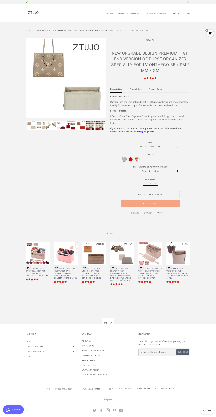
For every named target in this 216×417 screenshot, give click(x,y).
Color (150, 155)
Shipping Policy (90, 365)
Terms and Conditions (93, 351)
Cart (187, 13)
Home (28, 30)
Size (150, 142)
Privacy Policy (89, 360)
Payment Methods (91, 355)
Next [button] (100, 78)
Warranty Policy (90, 370)
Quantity (150, 179)
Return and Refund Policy (95, 375)
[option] (66, 78)
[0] (210, 33)
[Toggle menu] (73, 346)
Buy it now (150, 203)
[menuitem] (108, 13)
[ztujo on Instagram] (108, 411)
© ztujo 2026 (125, 389)
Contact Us (88, 346)
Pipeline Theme (168, 389)
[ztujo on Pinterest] (115, 411)
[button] (150, 78)
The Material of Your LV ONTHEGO (150, 167)
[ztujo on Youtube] (121, 411)
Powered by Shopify (146, 389)
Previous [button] (31, 78)
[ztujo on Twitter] (95, 411)
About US (86, 341)
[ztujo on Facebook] (101, 411)
